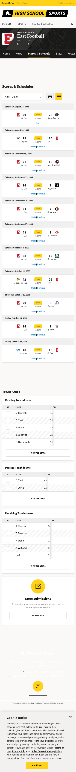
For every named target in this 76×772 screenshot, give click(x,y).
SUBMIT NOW (38, 615)
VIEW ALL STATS (38, 453)
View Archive (58, 676)
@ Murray (52, 212)
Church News (22, 3)
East (49, 141)
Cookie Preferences (38, 666)
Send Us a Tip (39, 676)
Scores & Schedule (39, 53)
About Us (16, 671)
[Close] (70, 718)
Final (38, 114)
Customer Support (53, 671)
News (19, 53)
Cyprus (51, 306)
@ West (51, 329)
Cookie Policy (57, 661)
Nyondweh (23, 442)
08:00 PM (38, 353)
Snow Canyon (54, 118)
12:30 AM (38, 189)
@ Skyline (23, 141)
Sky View (23, 353)
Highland (52, 188)
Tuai (19, 420)
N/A (18, 555)
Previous (41, 146)
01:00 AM (38, 118)
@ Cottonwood (20, 282)
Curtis (20, 487)
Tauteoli (21, 413)
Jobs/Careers (19, 676)
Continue (37, 765)
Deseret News (8, 3)
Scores (42, 23)
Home (6, 53)
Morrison (21, 526)
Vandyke (21, 435)
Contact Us (31, 671)
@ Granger (52, 235)
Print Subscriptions (66, 3)
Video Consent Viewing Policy (47, 751)
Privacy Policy (37, 661)
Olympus (52, 259)
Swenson (21, 533)
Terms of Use (17, 661)
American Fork (54, 165)
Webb (20, 427)
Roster (71, 53)
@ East (24, 118)
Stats (59, 53)
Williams (21, 548)
